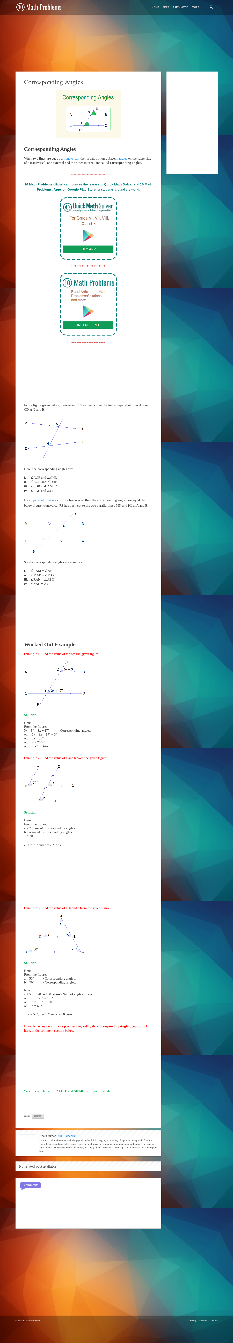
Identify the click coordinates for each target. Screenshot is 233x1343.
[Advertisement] (116, 1338)
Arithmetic (180, 7)
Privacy (192, 1320)
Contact (214, 1320)
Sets (166, 7)
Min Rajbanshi (66, 1136)
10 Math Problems (31, 1320)
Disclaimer (203, 1320)
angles (122, 158)
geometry (38, 1116)
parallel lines (42, 500)
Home (155, 7)
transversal (71, 158)
